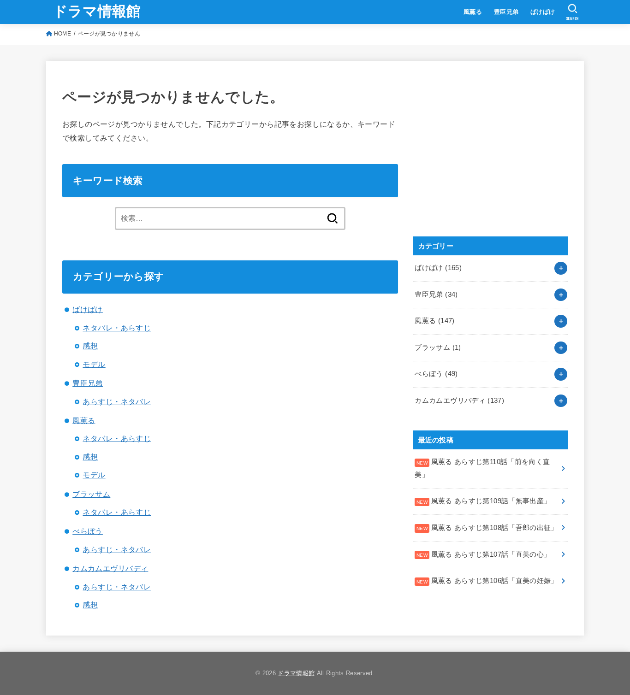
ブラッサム (91, 494)
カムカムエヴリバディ (110, 568)
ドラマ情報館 (97, 11)
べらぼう (87, 531)
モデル (94, 364)
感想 (90, 346)
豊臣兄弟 (506, 11)
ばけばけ (542, 11)
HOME (62, 33)
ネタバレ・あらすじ (117, 328)
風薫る (473, 11)
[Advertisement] (482, 158)
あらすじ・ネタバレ (117, 401)
